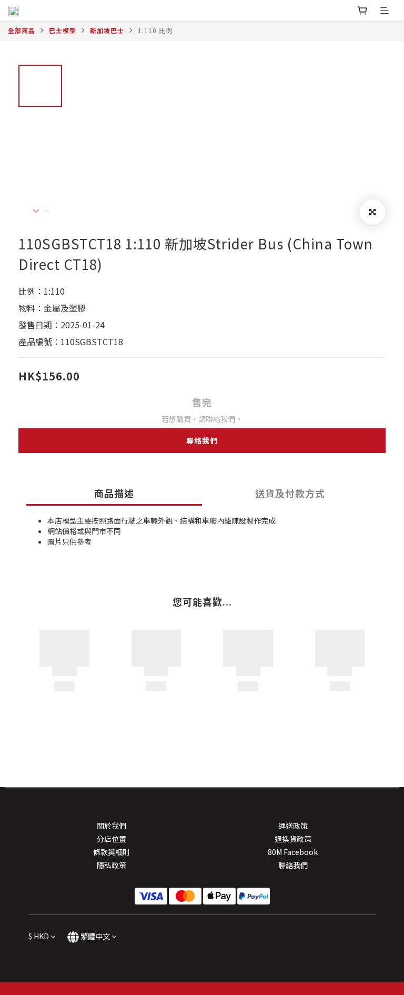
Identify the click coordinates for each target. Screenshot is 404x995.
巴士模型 (62, 30)
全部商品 (21, 30)
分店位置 (111, 838)
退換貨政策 (293, 838)
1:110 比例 (155, 30)
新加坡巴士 (107, 30)
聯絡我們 (202, 440)
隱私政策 (111, 865)
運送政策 (293, 825)
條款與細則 (111, 852)
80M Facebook (293, 852)
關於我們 (111, 825)
